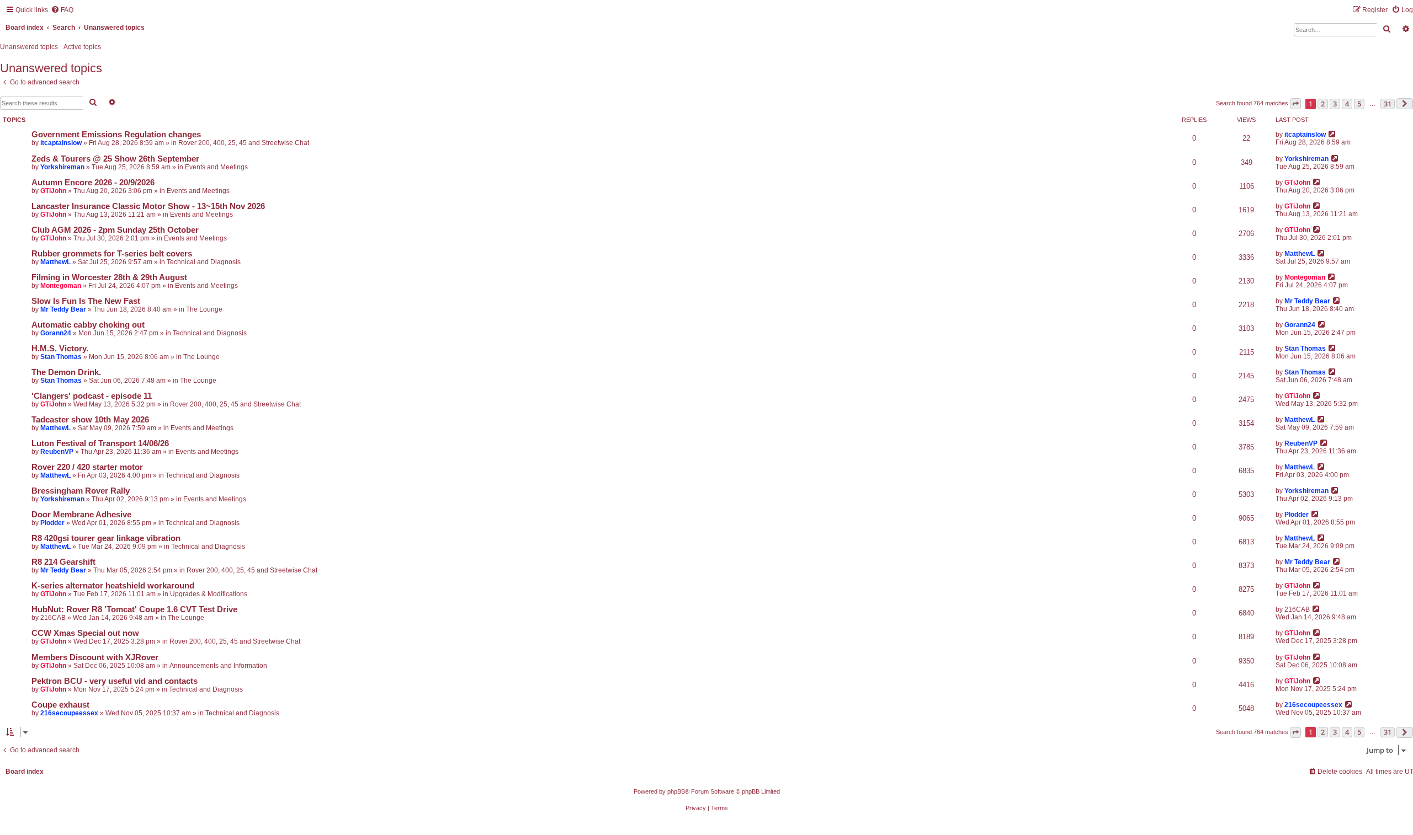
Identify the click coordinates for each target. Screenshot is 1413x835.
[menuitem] (62, 10)
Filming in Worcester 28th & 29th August (109, 277)
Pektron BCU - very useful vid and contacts (114, 681)
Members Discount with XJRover (94, 657)
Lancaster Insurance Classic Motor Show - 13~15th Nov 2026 (148, 206)
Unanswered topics (29, 47)
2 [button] (1323, 104)
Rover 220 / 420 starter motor (87, 467)
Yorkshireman (62, 167)
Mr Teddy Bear (63, 309)
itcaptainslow (61, 143)
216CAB (53, 618)
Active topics (82, 47)
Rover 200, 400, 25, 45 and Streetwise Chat (243, 143)
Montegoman (60, 286)
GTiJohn (53, 191)
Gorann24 (55, 333)
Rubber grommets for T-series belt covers (111, 253)
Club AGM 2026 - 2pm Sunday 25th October (115, 230)
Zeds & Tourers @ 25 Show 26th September (115, 158)
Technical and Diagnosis (204, 262)
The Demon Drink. (66, 372)
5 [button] (1359, 104)
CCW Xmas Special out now (85, 633)
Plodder (52, 523)
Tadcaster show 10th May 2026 (90, 419)
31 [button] (1387, 104)
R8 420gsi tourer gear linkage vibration (105, 538)
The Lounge (204, 309)
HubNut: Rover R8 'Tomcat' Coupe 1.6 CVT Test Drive (134, 609)
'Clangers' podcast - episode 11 (91, 396)
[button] (1295, 103)
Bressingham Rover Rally (80, 490)
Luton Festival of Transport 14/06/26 (100, 443)
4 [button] (1347, 104)
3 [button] (1335, 104)
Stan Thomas (61, 357)
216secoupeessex (69, 713)
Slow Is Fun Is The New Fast (85, 301)
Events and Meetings (216, 167)
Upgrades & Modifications (208, 594)
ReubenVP (56, 452)
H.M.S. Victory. (59, 348)
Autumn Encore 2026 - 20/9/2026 (93, 182)
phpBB (676, 791)
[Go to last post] (1332, 134)
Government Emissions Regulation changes (116, 134)
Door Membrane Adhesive (81, 514)
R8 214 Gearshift (63, 562)
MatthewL (55, 262)
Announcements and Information (218, 666)
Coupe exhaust (60, 704)
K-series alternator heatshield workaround (112, 585)
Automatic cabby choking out (88, 324)
